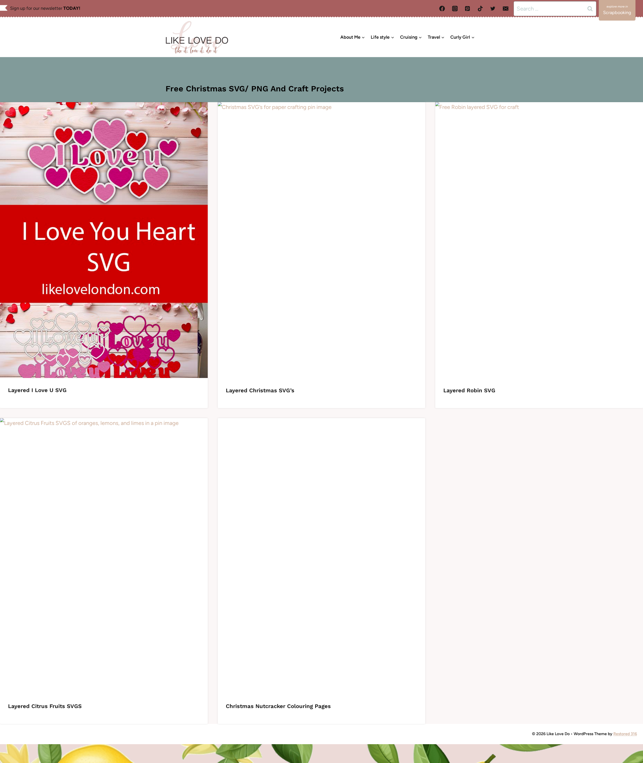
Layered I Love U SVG (37, 390)
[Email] (505, 8)
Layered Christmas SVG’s (260, 390)
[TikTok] (480, 8)
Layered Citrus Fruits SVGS (45, 706)
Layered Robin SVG (469, 390)
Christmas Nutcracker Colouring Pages (278, 706)
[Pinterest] (467, 8)
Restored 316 (625, 733)
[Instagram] (454, 8)
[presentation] (104, 240)
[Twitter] (492, 8)
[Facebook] (442, 8)
